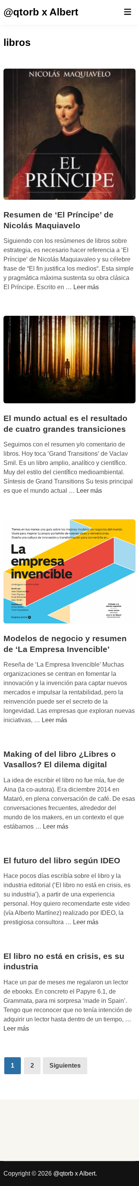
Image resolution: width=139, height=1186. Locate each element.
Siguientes (65, 1065)
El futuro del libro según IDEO (61, 860)
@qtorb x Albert (40, 12)
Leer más (86, 287)
